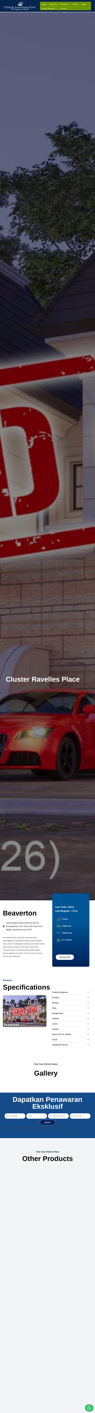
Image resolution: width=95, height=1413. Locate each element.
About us (53, 4)
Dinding (55, 1003)
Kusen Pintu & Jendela (61, 1034)
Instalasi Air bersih (60, 1045)
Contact (63, 9)
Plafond (55, 1018)
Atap (54, 1008)
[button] (70, 992)
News (84, 4)
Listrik (54, 1040)
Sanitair (55, 1029)
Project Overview (48, 9)
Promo (75, 4)
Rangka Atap (57, 1013)
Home (44, 4)
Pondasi (55, 997)
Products (64, 4)
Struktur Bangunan (60, 992)
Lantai (54, 1024)
